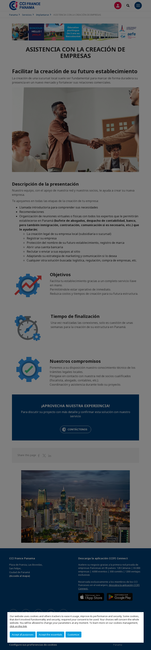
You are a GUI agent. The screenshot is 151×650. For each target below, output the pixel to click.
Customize (73, 634)
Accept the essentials (50, 634)
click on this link (18, 626)
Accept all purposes (23, 634)
